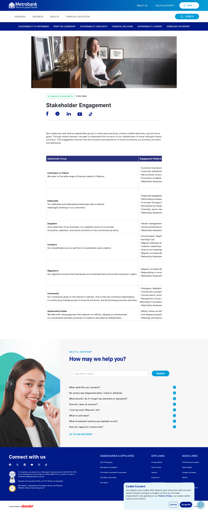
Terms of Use (156, 467)
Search (160, 373)
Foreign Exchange (189, 472)
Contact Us (155, 477)
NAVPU (185, 477)
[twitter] (57, 113)
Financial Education (78, 16)
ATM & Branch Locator (190, 462)
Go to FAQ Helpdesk (80, 434)
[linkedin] (69, 114)
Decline (173, 505)
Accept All (186, 505)
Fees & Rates (187, 467)
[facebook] (47, 114)
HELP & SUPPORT (165, 5)
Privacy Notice (156, 462)
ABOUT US (142, 5)
